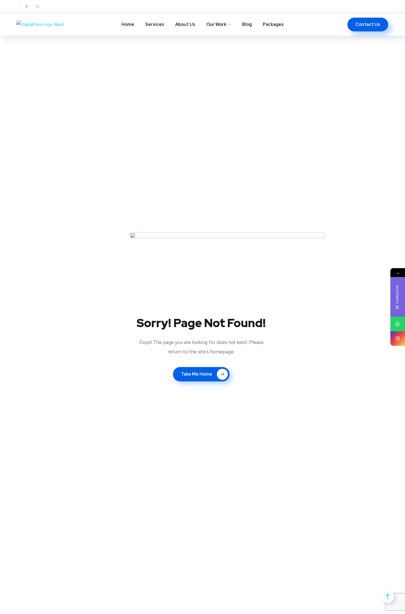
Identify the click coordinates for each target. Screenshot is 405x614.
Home (127, 24)
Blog (247, 24)
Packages (273, 24)
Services (154, 24)
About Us (185, 24)
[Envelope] (48, 6)
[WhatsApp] (397, 324)
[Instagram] (37, 6)
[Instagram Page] (397, 338)
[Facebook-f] (26, 6)
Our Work (216, 24)
